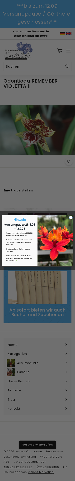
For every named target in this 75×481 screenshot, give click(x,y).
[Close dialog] (70, 217)
